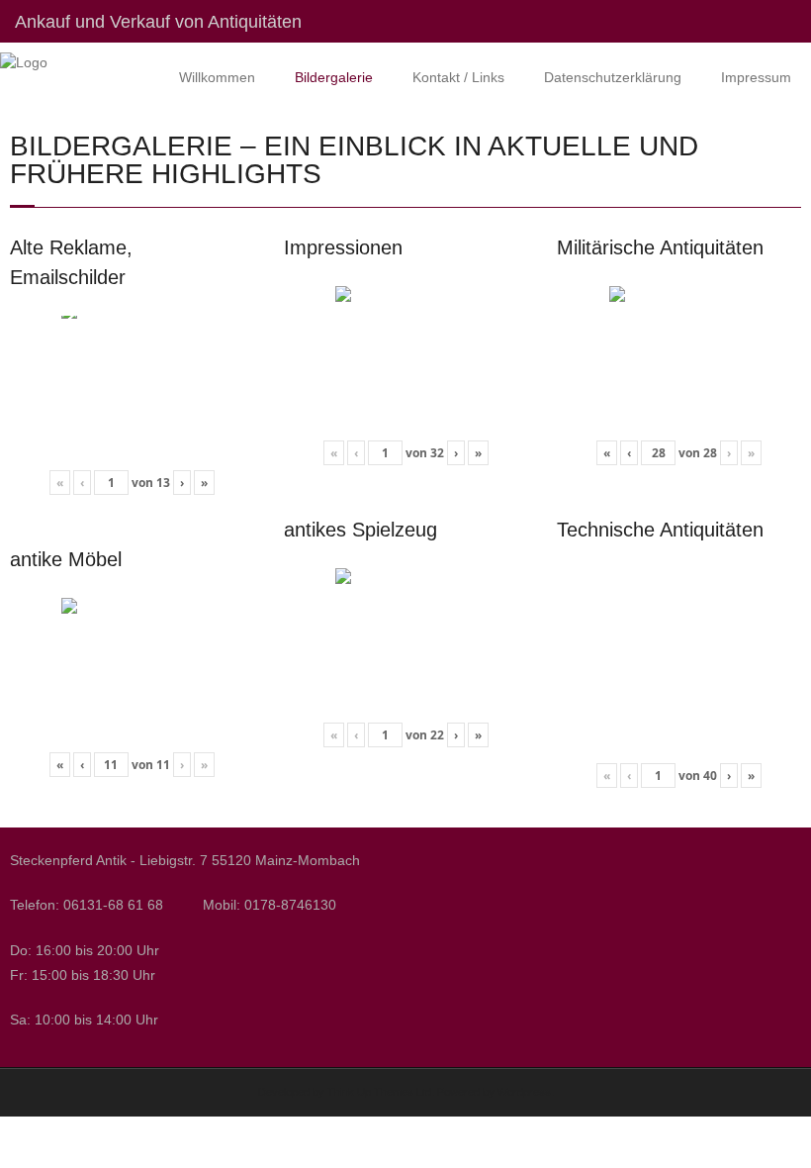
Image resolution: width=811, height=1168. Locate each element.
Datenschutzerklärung (612, 77)
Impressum (756, 77)
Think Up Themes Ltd (379, 1092)
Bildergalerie (334, 77)
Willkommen (217, 77)
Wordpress (524, 1092)
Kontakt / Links (458, 77)
